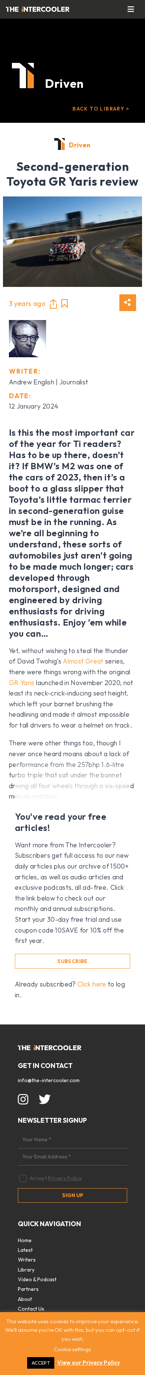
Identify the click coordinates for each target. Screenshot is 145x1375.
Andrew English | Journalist (48, 382)
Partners (28, 1289)
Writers (27, 1259)
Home (25, 1240)
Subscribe (72, 961)
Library (26, 1269)
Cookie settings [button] (72, 1349)
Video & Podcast (37, 1279)
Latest (25, 1250)
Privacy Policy (65, 1178)
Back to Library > (100, 108)
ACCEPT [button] (41, 1363)
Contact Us (31, 1308)
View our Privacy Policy (88, 1362)
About (25, 1299)
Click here (91, 984)
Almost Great (83, 661)
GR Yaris (22, 682)
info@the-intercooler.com (49, 1080)
